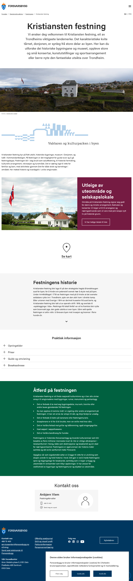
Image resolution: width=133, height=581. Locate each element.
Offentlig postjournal (44, 538)
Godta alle (80, 573)
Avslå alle (102, 573)
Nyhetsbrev (109, 540)
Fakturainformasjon (43, 544)
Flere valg (59, 573)
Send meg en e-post (50, 507)
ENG (130, 14)
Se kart (66, 256)
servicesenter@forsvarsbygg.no (15, 544)
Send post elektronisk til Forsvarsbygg (12, 552)
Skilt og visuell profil (44, 541)
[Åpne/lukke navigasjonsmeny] (129, 6)
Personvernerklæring (44, 547)
